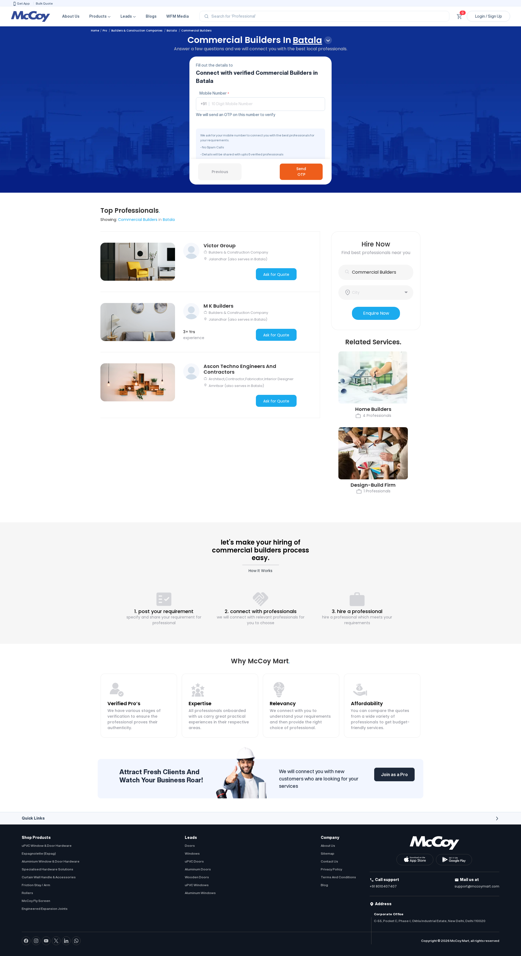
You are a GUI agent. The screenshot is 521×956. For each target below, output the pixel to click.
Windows (192, 853)
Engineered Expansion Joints (45, 908)
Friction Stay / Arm (36, 885)
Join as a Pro (394, 774)
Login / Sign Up (488, 16)
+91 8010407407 (383, 886)
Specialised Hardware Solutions (47, 869)
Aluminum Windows (200, 893)
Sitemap (327, 853)
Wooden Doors (197, 877)
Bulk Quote (44, 3)
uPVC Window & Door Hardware (47, 845)
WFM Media (177, 16)
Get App (23, 3)
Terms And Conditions (338, 877)
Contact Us (329, 861)
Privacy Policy (331, 869)
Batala (172, 31)
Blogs (151, 16)
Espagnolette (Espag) (39, 853)
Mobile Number (214, 93)
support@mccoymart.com (477, 886)
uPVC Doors (194, 861)
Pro (105, 31)
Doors (190, 845)
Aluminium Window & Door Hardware (51, 861)
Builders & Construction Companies (137, 31)
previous (220, 171)
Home (95, 31)
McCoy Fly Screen (36, 900)
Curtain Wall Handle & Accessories (49, 877)
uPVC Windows (197, 885)
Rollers (27, 893)
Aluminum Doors (198, 869)
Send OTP (301, 171)
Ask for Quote (276, 274)
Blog (324, 885)
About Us (71, 16)
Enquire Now (376, 313)
